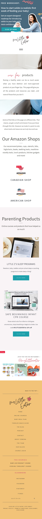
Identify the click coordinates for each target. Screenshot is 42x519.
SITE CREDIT (28, 506)
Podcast (20, 430)
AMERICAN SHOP (21, 200)
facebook (20, 483)
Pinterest (21, 488)
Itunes (20, 493)
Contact (20, 435)
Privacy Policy (8, 508)
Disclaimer (33, 508)
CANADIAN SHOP (21, 179)
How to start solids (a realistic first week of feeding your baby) (18, 9)
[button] (8, 370)
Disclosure (20, 510)
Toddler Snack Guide (20, 423)
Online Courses (20, 415)
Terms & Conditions (21, 508)
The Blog (20, 427)
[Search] (34, 498)
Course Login (20, 450)
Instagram (20, 478)
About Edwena (20, 439)
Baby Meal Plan (20, 419)
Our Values (20, 447)
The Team (20, 443)
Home (20, 411)
